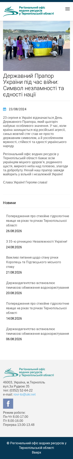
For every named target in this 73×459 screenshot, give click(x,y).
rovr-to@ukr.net (24, 394)
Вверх (36, 452)
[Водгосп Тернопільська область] (28, 11)
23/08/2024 (17, 109)
